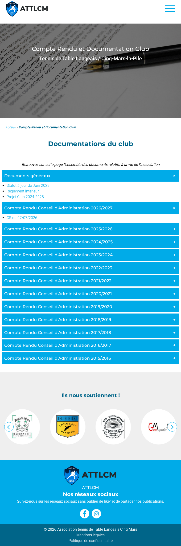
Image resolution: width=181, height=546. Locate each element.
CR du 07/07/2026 (22, 218)
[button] (169, 9)
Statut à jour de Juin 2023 (28, 185)
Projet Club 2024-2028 (25, 197)
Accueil (10, 127)
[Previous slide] (9, 427)
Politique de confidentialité (91, 540)
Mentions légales (90, 535)
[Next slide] (172, 427)
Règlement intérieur (23, 191)
